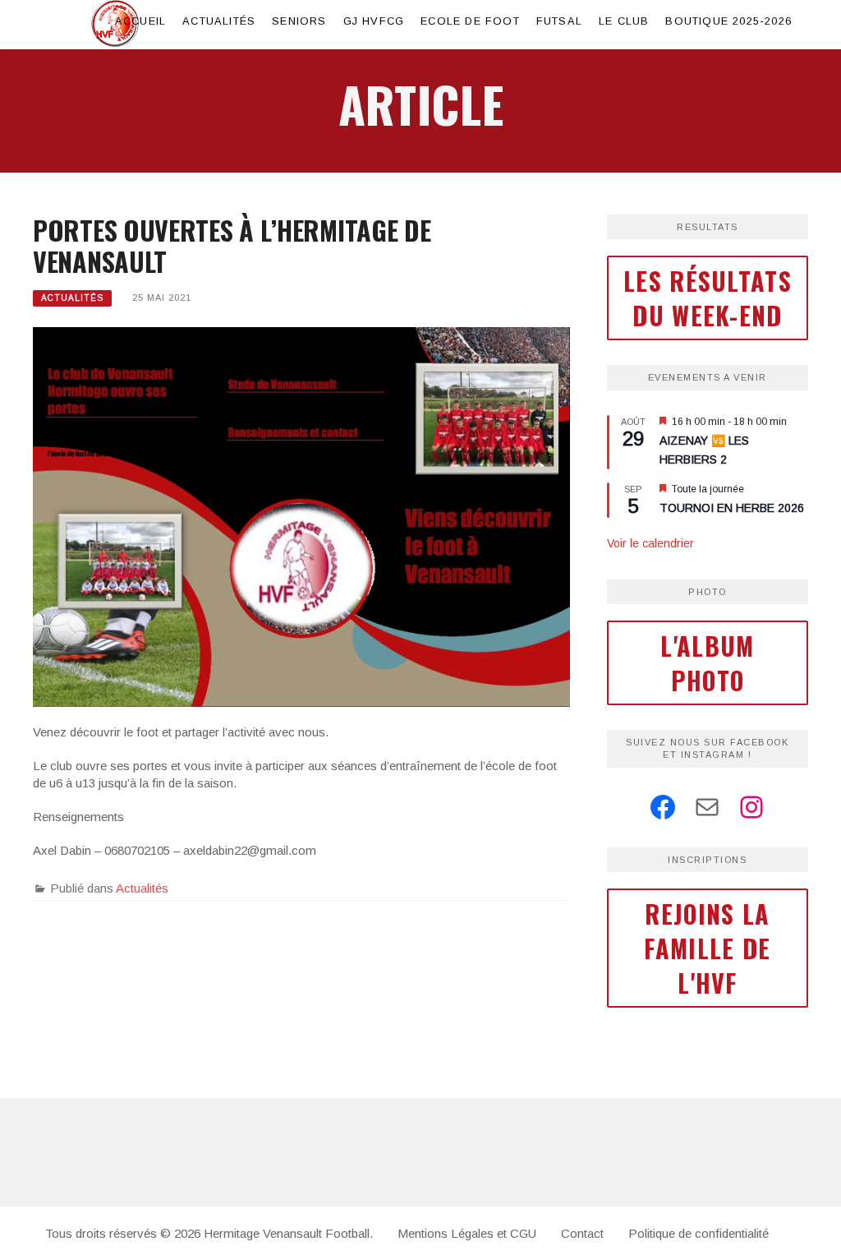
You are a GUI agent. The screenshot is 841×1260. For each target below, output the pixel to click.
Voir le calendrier (650, 543)
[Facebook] (663, 807)
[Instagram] (751, 807)
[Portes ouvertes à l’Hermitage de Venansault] (301, 516)
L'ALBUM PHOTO (707, 663)
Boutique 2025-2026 (728, 21)
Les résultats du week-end (707, 298)
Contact (582, 1233)
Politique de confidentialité (698, 1233)
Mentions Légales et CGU (467, 1233)
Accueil (140, 21)
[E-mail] (707, 807)
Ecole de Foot (470, 21)
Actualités (218, 21)
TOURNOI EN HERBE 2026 (731, 508)
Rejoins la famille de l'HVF (707, 948)
